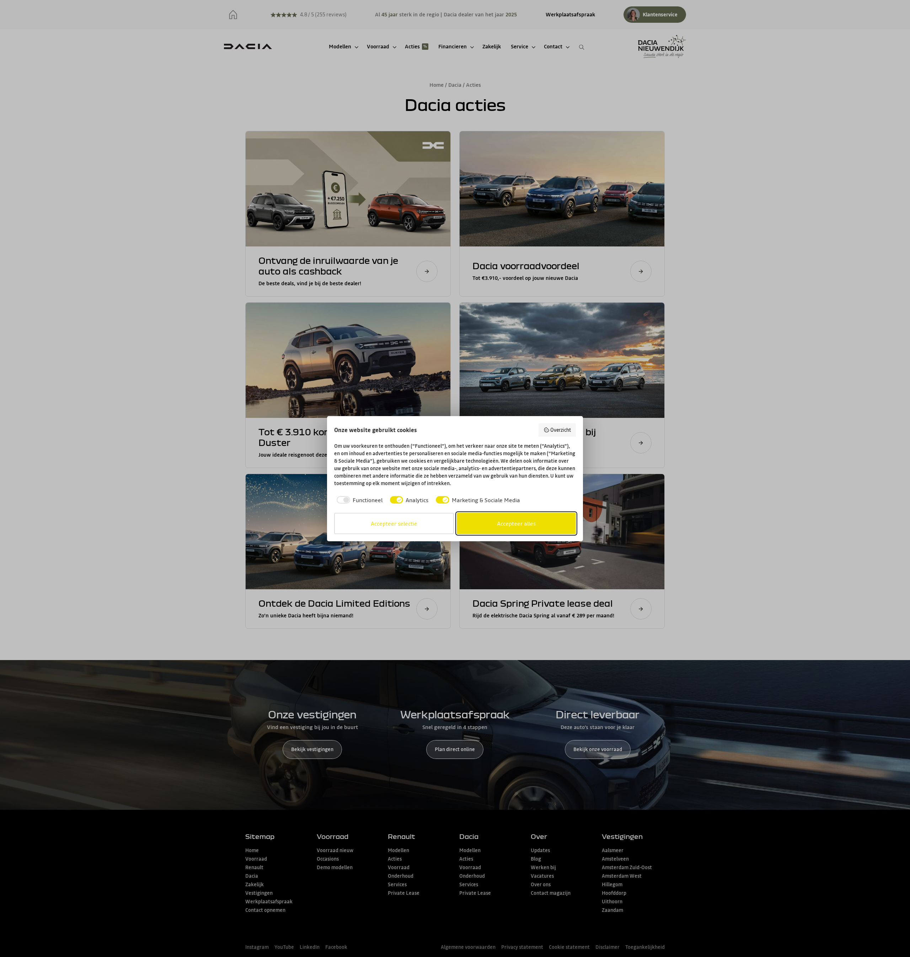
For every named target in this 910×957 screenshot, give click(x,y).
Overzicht (560, 430)
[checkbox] (358, 500)
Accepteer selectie (394, 523)
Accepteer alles (516, 523)
